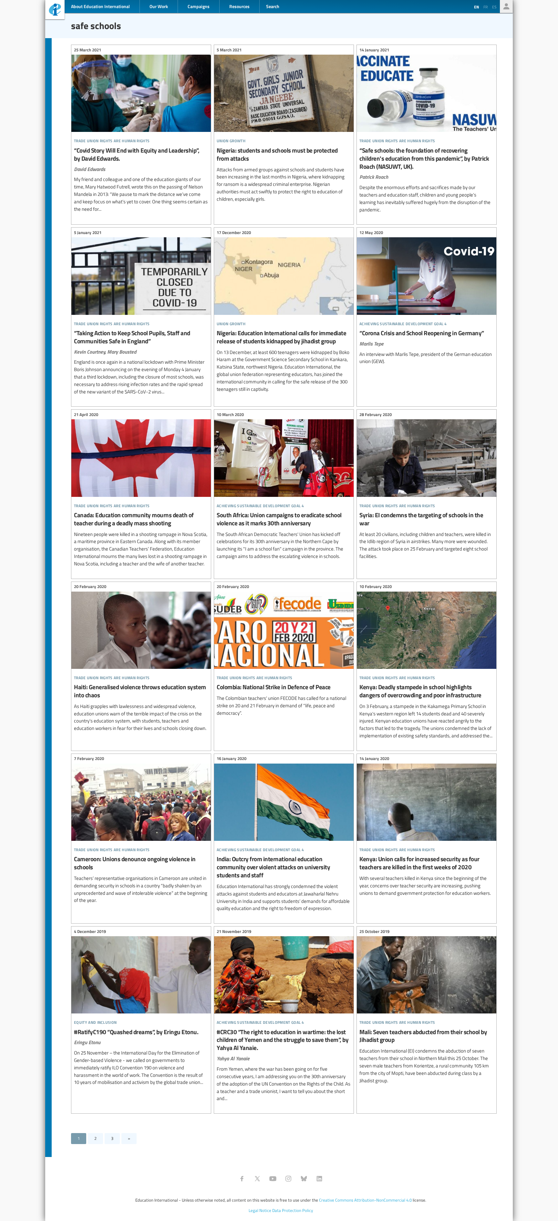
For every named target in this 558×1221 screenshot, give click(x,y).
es (494, 6)
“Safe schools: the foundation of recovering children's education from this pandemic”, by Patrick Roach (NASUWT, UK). (426, 130)
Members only (506, 6)
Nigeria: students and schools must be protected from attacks (284, 125)
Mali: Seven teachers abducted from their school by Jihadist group (426, 1006)
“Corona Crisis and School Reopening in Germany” (426, 298)
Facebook (242, 1179)
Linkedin (319, 1179)
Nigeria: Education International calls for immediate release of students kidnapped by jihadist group (284, 312)
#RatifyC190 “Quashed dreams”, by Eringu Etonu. (141, 1007)
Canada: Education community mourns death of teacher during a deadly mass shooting (141, 490)
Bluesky (304, 1179)
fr (485, 6)
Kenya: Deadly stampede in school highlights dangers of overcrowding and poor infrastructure (426, 662)
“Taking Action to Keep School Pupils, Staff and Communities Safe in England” (141, 313)
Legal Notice (260, 1210)
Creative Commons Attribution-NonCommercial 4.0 (365, 1200)
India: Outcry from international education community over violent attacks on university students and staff (284, 834)
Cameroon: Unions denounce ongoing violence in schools (141, 830)
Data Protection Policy (292, 1210)
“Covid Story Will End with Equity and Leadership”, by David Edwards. (141, 130)
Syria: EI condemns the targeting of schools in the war (426, 486)
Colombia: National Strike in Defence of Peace (284, 651)
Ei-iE (55, 10)
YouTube (273, 1179)
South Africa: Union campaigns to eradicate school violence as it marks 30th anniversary (284, 486)
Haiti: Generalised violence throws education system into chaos (141, 658)
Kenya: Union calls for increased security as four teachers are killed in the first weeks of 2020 (426, 827)
